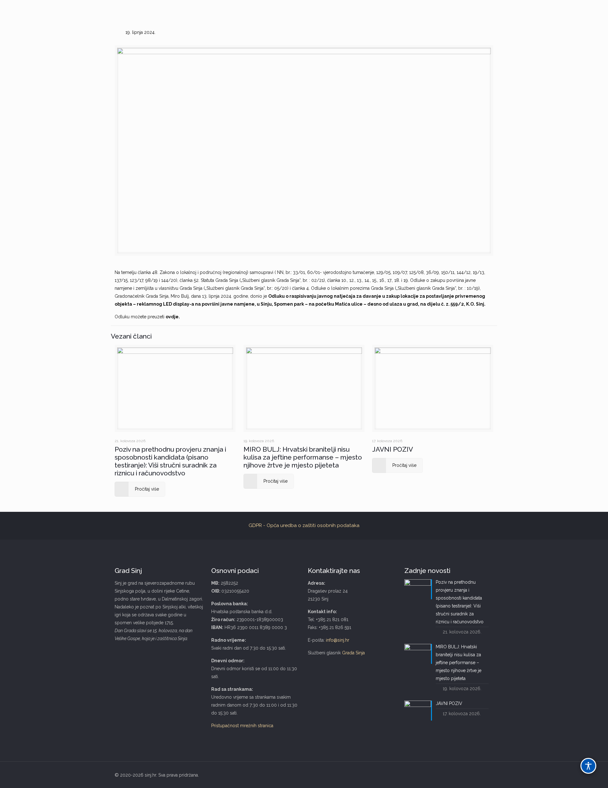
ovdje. (173, 316)
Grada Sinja (353, 652)
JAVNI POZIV (392, 449)
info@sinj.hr (337, 640)
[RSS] (483, 775)
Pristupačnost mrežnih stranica (242, 725)
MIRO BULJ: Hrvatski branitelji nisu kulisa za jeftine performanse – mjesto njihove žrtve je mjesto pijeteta (303, 457)
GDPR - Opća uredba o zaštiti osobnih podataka (304, 525)
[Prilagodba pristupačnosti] (588, 766)
